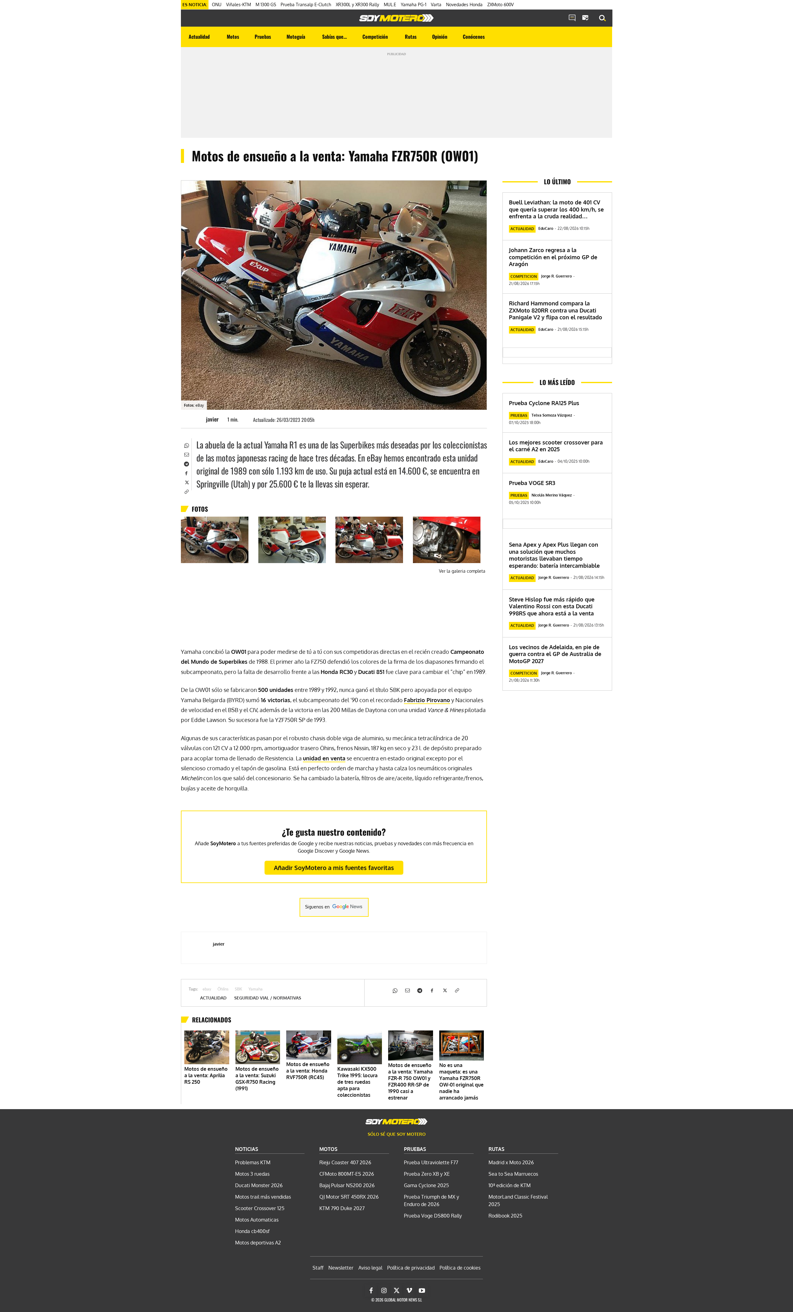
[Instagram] (384, 1290)
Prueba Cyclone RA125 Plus (544, 403)
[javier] (196, 419)
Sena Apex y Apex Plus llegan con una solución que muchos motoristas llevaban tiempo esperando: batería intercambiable (554, 555)
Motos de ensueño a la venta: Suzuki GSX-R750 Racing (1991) (257, 1078)
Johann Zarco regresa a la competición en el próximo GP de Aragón (553, 257)
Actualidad (213, 998)
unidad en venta (324, 758)
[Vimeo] (409, 1290)
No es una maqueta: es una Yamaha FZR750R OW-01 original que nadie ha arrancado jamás (461, 1081)
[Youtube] (422, 1290)
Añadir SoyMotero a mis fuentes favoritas (334, 868)
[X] (186, 482)
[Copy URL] (186, 491)
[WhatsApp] (186, 445)
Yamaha (255, 989)
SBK (238, 989)
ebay (207, 989)
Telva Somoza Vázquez (552, 415)
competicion (523, 276)
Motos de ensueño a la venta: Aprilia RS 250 (206, 1075)
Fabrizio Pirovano (427, 700)
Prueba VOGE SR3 (532, 482)
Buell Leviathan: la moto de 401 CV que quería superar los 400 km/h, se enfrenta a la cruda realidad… (556, 209)
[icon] (572, 18)
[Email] (186, 454)
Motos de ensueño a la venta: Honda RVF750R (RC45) (308, 1070)
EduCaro (545, 228)
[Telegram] (186, 463)
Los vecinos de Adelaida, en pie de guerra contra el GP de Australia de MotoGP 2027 (555, 654)
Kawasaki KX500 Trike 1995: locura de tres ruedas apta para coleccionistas (357, 1082)
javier (212, 419)
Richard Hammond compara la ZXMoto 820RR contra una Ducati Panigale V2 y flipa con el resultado (555, 310)
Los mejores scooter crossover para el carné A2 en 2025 (556, 446)
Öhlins (223, 989)
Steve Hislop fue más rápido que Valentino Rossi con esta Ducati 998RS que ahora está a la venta (551, 606)
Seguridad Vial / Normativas (267, 998)
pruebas (518, 415)
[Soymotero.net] (396, 18)
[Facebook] (186, 473)
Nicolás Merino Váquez (552, 495)
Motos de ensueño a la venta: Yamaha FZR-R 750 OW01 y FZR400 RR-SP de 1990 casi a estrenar (410, 1081)
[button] (602, 18)
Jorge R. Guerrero (556, 276)
